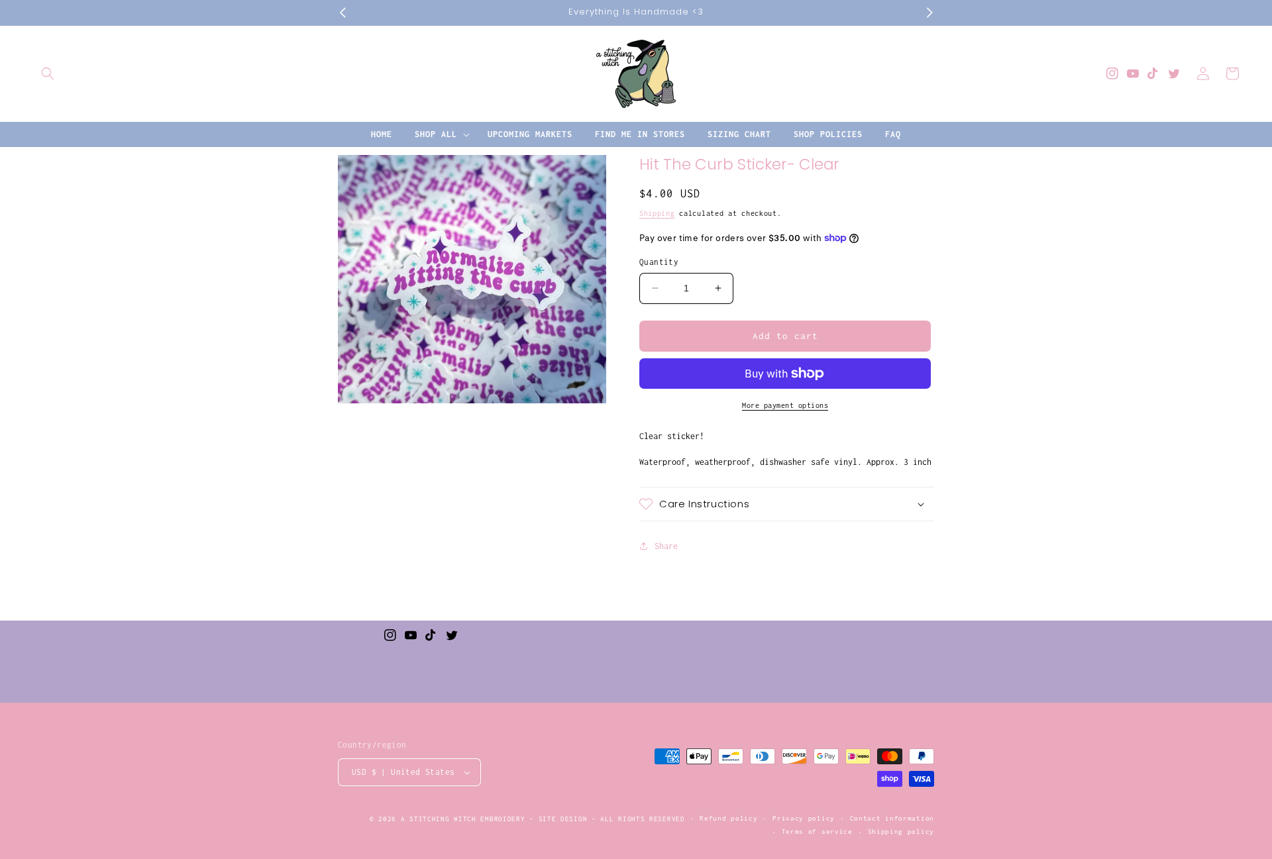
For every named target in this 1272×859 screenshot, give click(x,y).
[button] (47, 73)
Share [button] (666, 545)
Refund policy (728, 818)
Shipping (657, 213)
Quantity (658, 262)
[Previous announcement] (342, 12)
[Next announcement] (929, 12)
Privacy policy (803, 818)
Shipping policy (901, 831)
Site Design (563, 819)
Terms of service (817, 831)
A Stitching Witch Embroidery (463, 819)
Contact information (892, 818)
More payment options (785, 405)
